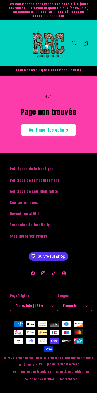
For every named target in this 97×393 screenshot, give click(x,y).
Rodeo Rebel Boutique (31, 358)
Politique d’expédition (39, 379)
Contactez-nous (24, 202)
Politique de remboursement (35, 180)
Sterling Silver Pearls (28, 236)
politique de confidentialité (34, 191)
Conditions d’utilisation (72, 372)
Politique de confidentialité (32, 372)
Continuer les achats (48, 130)
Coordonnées (68, 379)
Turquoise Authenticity (30, 225)
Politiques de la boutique (32, 169)
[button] (9, 43)
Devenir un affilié (25, 213)
